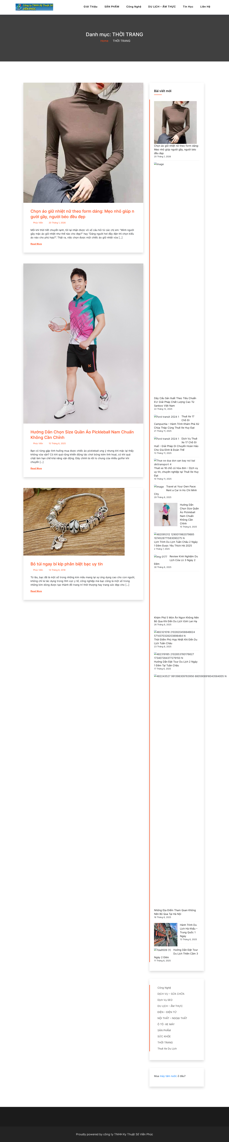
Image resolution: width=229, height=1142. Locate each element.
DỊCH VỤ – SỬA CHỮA (170, 993)
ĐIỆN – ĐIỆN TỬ (167, 1012)
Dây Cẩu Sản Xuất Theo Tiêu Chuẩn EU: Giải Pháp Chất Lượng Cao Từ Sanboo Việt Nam (175, 402)
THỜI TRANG (165, 1042)
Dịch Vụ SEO (164, 999)
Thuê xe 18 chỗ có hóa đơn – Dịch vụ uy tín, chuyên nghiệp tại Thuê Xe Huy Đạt (176, 471)
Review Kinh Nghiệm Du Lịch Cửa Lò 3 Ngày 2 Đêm (176, 560)
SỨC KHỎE (164, 1036)
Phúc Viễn (38, 222)
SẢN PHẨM (112, 6)
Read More (36, 244)
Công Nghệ (133, 6)
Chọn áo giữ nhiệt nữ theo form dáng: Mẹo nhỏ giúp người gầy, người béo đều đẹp (176, 149)
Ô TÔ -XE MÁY (166, 1024)
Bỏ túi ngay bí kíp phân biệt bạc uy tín (67, 563)
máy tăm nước (168, 1076)
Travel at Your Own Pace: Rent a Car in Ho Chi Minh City (175, 490)
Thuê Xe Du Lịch (167, 1048)
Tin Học (188, 6)
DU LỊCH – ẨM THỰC (162, 6)
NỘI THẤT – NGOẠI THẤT (172, 1018)
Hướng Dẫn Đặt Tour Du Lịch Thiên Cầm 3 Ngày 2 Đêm (176, 953)
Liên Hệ (205, 6)
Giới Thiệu (91, 6)
